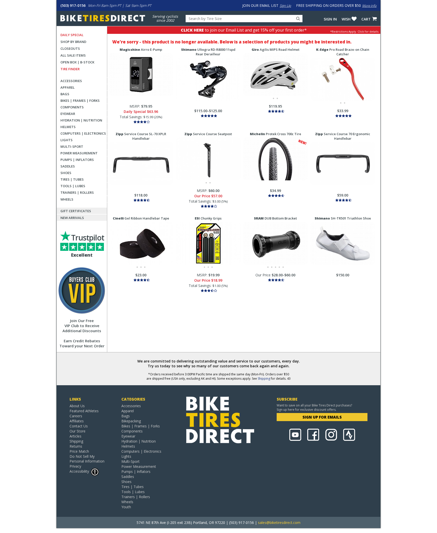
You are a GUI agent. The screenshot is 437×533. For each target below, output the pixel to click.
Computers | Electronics (83, 133)
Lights (66, 140)
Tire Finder (70, 69)
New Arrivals (72, 217)
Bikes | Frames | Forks (80, 100)
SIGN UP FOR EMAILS (322, 417)
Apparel (67, 87)
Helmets (68, 127)
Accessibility (79, 471)
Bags (64, 94)
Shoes (65, 173)
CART (366, 19)
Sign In (330, 19)
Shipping (264, 378)
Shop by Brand (73, 41)
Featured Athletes (84, 410)
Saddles (67, 166)
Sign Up (285, 5)
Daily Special (71, 35)
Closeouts (70, 48)
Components (72, 107)
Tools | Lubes (72, 186)
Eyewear (67, 113)
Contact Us (79, 426)
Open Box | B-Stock (77, 62)
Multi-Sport (71, 146)
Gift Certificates (75, 211)
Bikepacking (131, 421)
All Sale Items (73, 55)
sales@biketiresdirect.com (279, 522)
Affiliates (77, 421)
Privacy (75, 466)
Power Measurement (79, 153)
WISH (346, 19)
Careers (76, 416)
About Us (77, 405)
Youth (126, 506)
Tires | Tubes (72, 179)
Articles (75, 436)
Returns (76, 446)
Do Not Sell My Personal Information (87, 459)
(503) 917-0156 (72, 5)
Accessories (71, 81)
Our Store (77, 431)
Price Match (79, 451)
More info (369, 5)
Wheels (66, 199)
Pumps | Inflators (77, 159)
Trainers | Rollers (77, 192)
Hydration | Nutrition (81, 120)
